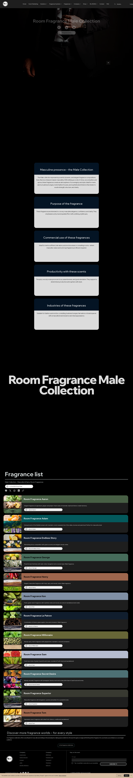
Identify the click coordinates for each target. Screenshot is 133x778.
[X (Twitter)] (10, 491)
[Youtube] (28, 773)
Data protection (24, 757)
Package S (48, 760)
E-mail (74, 757)
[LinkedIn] (19, 491)
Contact (22, 760)
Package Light (49, 757)
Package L (48, 763)
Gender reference (24, 765)
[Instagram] (25, 773)
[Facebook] (6, 491)
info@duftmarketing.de (11, 773)
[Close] (131, 775)
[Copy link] (23, 491)
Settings (120, 775)
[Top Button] (108, 63)
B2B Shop (48, 755)
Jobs (21, 763)
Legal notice (23, 755)
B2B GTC (48, 765)
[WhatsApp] (14, 491)
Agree (126, 775)
